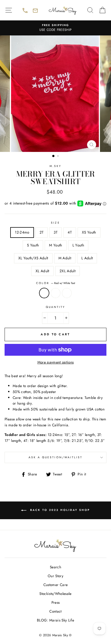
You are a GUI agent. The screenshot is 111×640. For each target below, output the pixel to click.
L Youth (78, 245)
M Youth (55, 245)
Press (55, 602)
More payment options (55, 362)
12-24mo (22, 232)
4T (70, 232)
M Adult (64, 258)
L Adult (87, 258)
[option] (55, 28)
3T (55, 232)
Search (55, 567)
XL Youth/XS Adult (33, 258)
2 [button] (58, 156)
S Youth (33, 245)
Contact (55, 611)
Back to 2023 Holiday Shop (68, 513)
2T (42, 232)
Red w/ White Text (44, 293)
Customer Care (55, 584)
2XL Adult (67, 271)
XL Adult (42, 271)
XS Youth (89, 232)
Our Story (55, 576)
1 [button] (53, 156)
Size (55, 223)
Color (55, 283)
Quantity (55, 307)
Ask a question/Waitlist (67, 459)
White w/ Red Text (66, 293)
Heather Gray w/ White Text (55, 293)
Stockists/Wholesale (55, 593)
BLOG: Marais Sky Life (55, 620)
